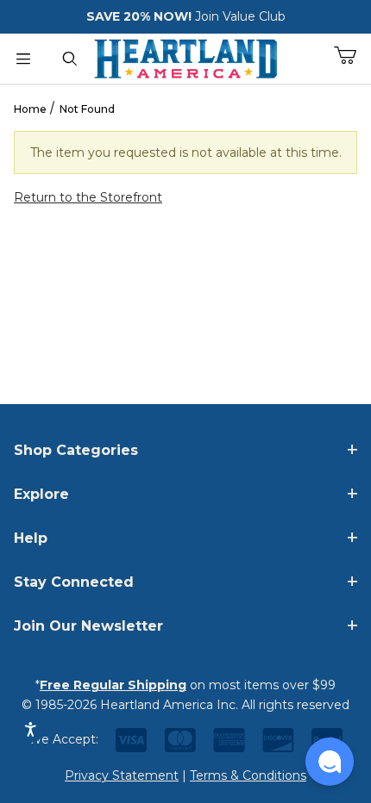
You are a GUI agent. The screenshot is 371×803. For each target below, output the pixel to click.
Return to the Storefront (88, 197)
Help (30, 538)
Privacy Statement (122, 775)
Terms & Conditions (248, 775)
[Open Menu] (23, 58)
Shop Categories (76, 450)
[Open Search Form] (70, 58)
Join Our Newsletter (88, 626)
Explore (41, 494)
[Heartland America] (185, 57)
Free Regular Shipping (113, 685)
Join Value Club (240, 16)
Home (30, 109)
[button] (329, 762)
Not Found (87, 109)
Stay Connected (74, 582)
